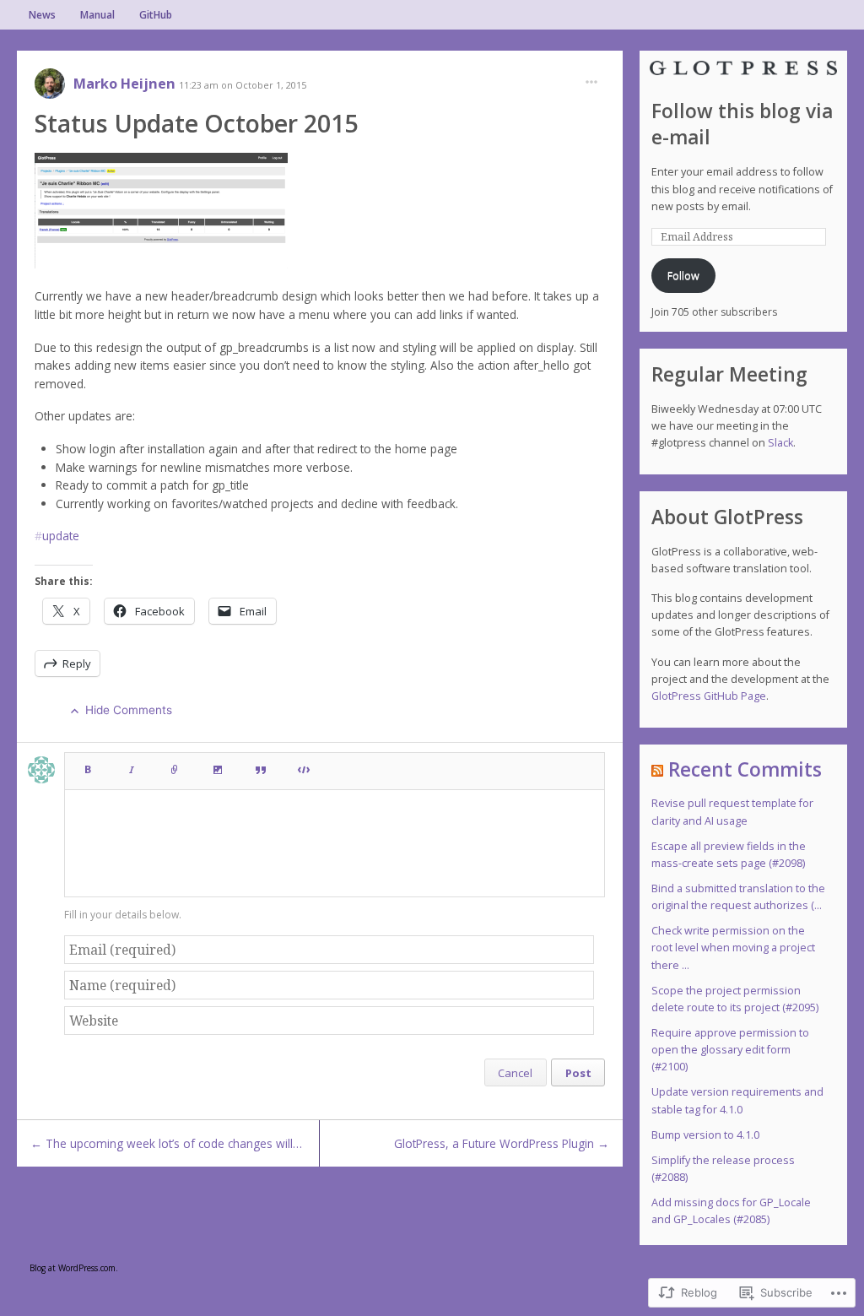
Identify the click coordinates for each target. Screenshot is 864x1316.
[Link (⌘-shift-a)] (174, 765)
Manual (97, 15)
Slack (780, 443)
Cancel (515, 1072)
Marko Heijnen (126, 83)
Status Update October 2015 (196, 122)
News (42, 15)
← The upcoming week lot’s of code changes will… (166, 1143)
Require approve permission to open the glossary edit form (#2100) (730, 1050)
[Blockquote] (260, 765)
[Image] (217, 765)
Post (578, 1072)
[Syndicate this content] (657, 769)
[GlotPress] (743, 68)
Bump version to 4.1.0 (705, 1135)
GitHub (155, 15)
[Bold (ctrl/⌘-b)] (87, 765)
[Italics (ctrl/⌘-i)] (131, 765)
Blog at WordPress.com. (74, 1268)
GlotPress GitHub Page (708, 696)
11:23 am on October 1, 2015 (242, 85)
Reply (76, 663)
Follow (683, 275)
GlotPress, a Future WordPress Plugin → (501, 1143)
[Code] (304, 765)
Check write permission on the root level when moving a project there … (733, 947)
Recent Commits (745, 769)
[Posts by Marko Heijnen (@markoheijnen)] (50, 89)
